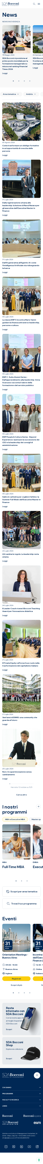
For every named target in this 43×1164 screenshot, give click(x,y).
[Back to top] (37, 1075)
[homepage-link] (10, 4)
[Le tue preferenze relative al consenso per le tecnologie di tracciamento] (39, 1160)
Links (4, 1106)
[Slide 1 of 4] (13, 81)
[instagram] (37, 1146)
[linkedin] (21, 1146)
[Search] (34, 4)
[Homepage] (13, 1075)
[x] (13, 1146)
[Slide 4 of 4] (29, 81)
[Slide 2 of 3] (21, 881)
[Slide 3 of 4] (24, 81)
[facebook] (6, 1146)
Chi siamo (6, 1087)
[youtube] (29, 1146)
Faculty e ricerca (10, 1100)
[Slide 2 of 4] (18, 81)
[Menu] (39, 4)
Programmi (7, 1094)
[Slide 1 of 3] (16, 881)
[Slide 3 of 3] (27, 881)
